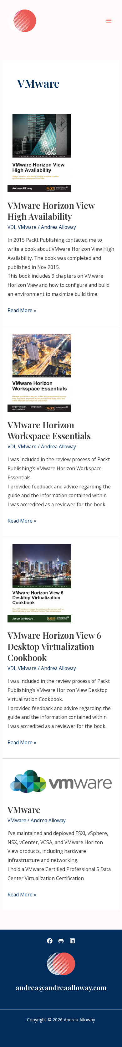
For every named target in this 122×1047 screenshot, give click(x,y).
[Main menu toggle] (109, 20)
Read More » (22, 310)
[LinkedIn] (72, 941)
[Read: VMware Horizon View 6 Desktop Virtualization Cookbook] (39, 582)
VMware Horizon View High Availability (51, 210)
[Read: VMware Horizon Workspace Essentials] (39, 372)
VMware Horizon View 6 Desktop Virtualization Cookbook (54, 646)
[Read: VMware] (61, 780)
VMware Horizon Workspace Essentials (49, 430)
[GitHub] (61, 941)
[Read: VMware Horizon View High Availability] (39, 152)
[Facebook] (50, 941)
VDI (11, 227)
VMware (27, 227)
